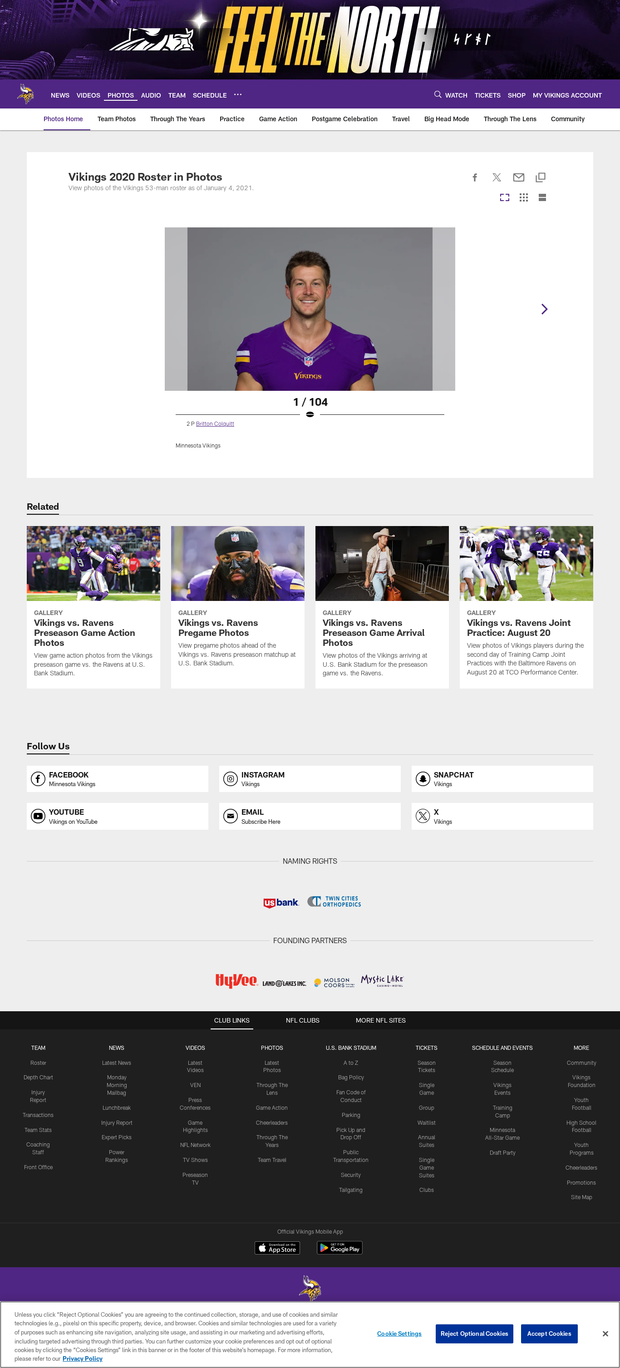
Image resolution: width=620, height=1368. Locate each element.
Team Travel (272, 1159)
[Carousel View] (505, 198)
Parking (351, 1115)
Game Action (272, 1107)
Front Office (38, 1167)
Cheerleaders (272, 1122)
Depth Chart (38, 1077)
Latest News (116, 1062)
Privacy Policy (83, 1358)
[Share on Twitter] (497, 182)
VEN (195, 1085)
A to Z (351, 1062)
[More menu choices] (237, 94)
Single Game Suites (426, 1167)
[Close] (605, 1334)
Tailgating (351, 1189)
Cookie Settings (399, 1333)
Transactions (38, 1115)
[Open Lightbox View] (310, 343)
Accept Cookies (549, 1333)
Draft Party (503, 1152)
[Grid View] (523, 198)
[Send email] (519, 182)
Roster (38, 1062)
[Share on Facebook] (475, 182)
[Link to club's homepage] (25, 94)
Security (351, 1174)
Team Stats (38, 1130)
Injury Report (117, 1122)
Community (581, 1062)
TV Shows (195, 1159)
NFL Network (195, 1145)
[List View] (542, 198)
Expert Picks (117, 1137)
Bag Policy (351, 1077)
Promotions (581, 1182)
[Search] (438, 94)
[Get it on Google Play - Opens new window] (340, 1252)
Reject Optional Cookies (474, 1333)
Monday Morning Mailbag (117, 1085)
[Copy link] (540, 178)
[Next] (544, 309)
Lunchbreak (117, 1107)
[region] (310, 1334)
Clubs (426, 1189)
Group (426, 1107)
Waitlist (427, 1122)
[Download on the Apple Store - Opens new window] (277, 1249)
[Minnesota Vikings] (310, 1290)
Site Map (581, 1197)
